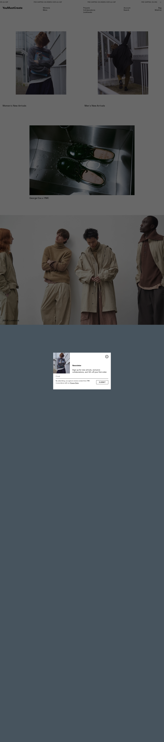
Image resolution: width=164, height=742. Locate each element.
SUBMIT (102, 382)
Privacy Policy (74, 383)
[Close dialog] (106, 356)
